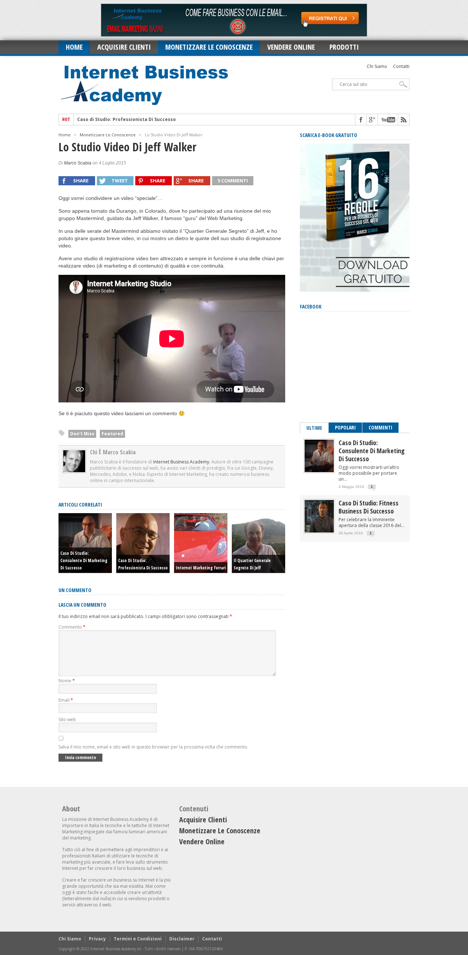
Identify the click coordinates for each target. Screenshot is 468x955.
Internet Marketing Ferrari (201, 568)
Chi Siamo (377, 66)
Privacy (97, 939)
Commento (72, 627)
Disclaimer (182, 939)
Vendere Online (291, 47)
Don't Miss (82, 434)
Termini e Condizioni (138, 939)
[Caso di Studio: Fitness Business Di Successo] (319, 531)
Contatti (401, 66)
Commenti (380, 427)
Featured (112, 434)
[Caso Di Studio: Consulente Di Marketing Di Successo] (319, 470)
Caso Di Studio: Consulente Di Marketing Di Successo (83, 560)
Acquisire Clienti (124, 47)
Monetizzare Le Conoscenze (209, 47)
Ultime (314, 427)
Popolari (345, 427)
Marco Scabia (77, 163)
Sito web (67, 719)
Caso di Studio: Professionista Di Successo (126, 119)
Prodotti (344, 47)
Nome (66, 681)
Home (74, 47)
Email (65, 700)
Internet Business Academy (181, 462)
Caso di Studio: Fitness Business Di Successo (369, 507)
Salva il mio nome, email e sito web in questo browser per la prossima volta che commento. (153, 747)
